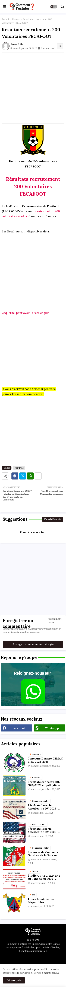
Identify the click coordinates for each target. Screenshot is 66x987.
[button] (53, 6)
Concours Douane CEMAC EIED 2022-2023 (45, 760)
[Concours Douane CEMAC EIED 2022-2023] (14, 762)
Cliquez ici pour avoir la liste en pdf (25, 313)
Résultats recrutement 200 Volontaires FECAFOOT (33, 186)
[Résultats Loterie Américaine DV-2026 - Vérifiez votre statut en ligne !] (14, 832)
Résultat (16, 19)
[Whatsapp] (30, 476)
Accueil (5, 19)
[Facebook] (14, 476)
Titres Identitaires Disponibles (41, 901)
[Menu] (5, 6)
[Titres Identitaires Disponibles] (14, 903)
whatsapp (52, 728)
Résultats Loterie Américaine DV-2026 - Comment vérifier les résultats (43, 807)
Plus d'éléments (52, 519)
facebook (18, 728)
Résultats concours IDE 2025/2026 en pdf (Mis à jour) (44, 783)
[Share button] (38, 476)
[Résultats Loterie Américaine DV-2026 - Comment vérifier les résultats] (14, 809)
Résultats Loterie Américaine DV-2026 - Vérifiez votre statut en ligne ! (44, 830)
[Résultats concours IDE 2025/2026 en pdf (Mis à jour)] (14, 786)
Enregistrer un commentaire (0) (33, 644)
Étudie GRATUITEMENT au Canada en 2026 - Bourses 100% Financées (44, 877)
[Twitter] (22, 476)
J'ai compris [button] (13, 980)
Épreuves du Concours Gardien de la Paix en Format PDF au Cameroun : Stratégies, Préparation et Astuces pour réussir (45, 854)
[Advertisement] (33, 85)
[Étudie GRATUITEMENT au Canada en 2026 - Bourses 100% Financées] (14, 879)
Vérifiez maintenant (45, 972)
